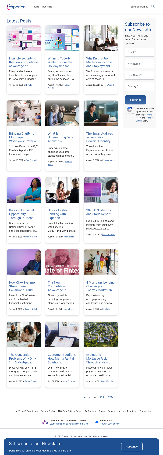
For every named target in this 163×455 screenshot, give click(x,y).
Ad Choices (90, 411)
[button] (153, 6)
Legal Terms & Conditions (25, 411)
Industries (47, 6)
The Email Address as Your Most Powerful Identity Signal (99, 139)
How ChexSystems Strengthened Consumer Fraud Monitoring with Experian (22, 290)
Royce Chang (30, 381)
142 (102, 396)
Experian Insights (139, 6)
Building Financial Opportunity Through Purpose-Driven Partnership (22, 216)
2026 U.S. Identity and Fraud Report (98, 212)
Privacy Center (48, 411)
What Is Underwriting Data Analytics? (60, 137)
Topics (35, 6)
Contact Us (145, 411)
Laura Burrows (108, 234)
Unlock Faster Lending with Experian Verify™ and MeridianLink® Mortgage (62, 217)
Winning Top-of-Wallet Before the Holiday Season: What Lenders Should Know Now (60, 66)
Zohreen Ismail (108, 160)
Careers (111, 411)
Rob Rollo (106, 309)
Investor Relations (127, 411)
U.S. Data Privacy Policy (70, 411)
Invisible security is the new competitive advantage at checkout (23, 64)
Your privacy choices (110, 423)
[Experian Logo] (16, 7)
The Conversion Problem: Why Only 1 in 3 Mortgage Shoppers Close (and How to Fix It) (22, 362)
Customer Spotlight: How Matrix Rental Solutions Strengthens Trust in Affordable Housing (62, 362)
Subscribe (135, 99)
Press (102, 411)
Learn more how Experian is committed (69, 423)
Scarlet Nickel (31, 237)
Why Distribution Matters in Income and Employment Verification (99, 64)
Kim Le (29, 85)
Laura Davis (69, 309)
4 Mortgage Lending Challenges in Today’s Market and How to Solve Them (100, 288)
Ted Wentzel (108, 85)
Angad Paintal (107, 381)
